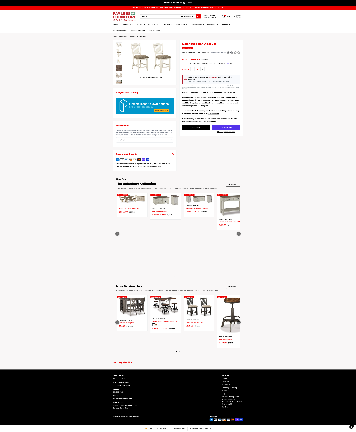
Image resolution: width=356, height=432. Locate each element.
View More (232, 184)
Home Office (180, 24)
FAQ (223, 394)
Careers (224, 391)
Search (224, 379)
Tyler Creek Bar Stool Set (194, 322)
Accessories (211, 24)
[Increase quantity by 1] (202, 69)
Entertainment (196, 24)
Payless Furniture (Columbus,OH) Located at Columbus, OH (232, 402)
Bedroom (139, 24)
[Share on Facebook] (228, 52)
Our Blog (225, 407)
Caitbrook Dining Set (126, 323)
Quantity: (185, 69)
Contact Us (226, 385)
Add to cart (196, 127)
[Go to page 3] (179, 351)
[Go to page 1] (174, 276)
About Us (225, 382)
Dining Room (153, 24)
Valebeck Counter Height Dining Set (165, 321)
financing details (234, 87)
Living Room (126, 24)
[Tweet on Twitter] (235, 52)
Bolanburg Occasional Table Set (197, 208)
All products (123, 37)
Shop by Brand (154, 30)
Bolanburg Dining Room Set (129, 208)
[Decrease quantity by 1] (192, 69)
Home (115, 24)
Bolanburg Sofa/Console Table (229, 222)
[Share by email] (238, 52)
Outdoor (224, 24)
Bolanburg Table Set (159, 211)
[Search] (198, 16)
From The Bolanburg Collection (222, 52)
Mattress (167, 24)
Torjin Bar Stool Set (225, 339)
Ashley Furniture (189, 52)
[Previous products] (117, 234)
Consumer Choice (120, 30)
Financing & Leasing (137, 30)
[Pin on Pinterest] (231, 52)
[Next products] (239, 234)
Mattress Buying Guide (230, 397)
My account (209, 17)
